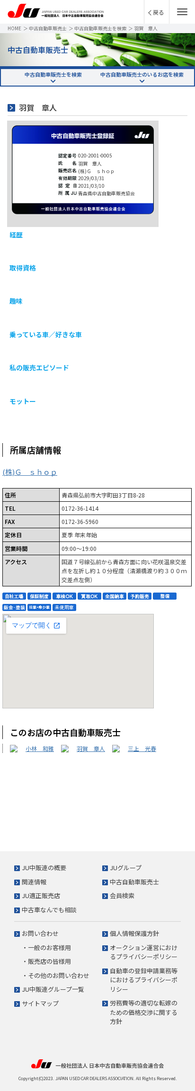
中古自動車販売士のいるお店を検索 (142, 74)
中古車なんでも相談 (49, 909)
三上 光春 (142, 748)
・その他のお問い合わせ (55, 975)
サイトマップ (40, 1003)
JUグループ (126, 867)
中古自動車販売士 (48, 28)
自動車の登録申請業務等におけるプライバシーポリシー (143, 980)
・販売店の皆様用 (46, 961)
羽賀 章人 (91, 748)
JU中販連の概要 (44, 867)
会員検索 (122, 895)
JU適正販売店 (41, 895)
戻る (158, 12)
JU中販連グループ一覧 (53, 989)
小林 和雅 (40, 748)
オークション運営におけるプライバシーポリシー (143, 952)
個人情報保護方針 (134, 933)
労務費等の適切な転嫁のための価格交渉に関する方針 (143, 1012)
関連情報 (34, 881)
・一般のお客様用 (46, 947)
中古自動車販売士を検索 (100, 28)
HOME (14, 28)
